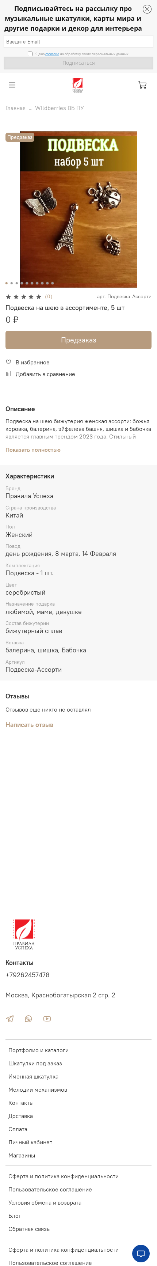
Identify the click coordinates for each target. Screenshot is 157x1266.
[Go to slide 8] (42, 283)
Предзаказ (78, 339)
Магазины (21, 1155)
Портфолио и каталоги (38, 1050)
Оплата (17, 1129)
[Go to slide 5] (27, 283)
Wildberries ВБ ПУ (59, 107)
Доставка (20, 1115)
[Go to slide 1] (6, 283)
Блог (14, 1215)
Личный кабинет (30, 1142)
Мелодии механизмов (37, 1089)
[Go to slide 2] (12, 283)
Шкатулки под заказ (35, 1063)
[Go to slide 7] (37, 283)
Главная (15, 107)
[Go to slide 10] (52, 283)
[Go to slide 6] (32, 283)
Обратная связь (29, 1228)
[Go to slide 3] (17, 283)
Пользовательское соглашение (50, 1189)
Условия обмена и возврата (44, 1202)
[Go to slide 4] (22, 283)
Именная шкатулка (33, 1076)
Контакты (21, 1102)
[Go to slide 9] (47, 283)
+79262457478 (27, 975)
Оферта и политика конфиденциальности (63, 1176)
